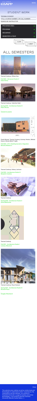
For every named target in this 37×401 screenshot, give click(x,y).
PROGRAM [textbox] (6, 29)
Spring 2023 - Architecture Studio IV (12, 106)
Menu (34, 3)
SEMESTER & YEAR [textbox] (9, 36)
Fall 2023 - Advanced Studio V (10, 79)
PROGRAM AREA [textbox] (8, 26)
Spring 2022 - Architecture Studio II (11, 201)
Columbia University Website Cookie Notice (16, 397)
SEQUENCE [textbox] (6, 33)
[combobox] (18, 26)
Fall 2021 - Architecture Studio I (10, 244)
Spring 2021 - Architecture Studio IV (11, 288)
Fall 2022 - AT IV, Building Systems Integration (15, 144)
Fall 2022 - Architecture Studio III (11, 172)
